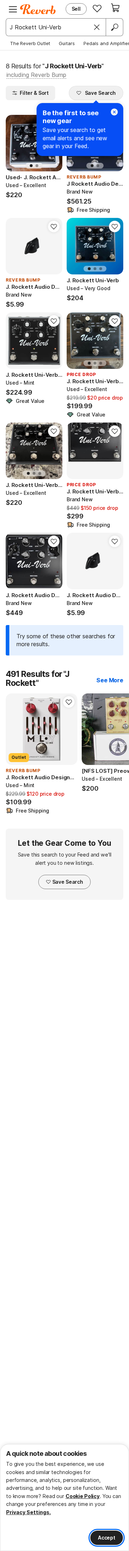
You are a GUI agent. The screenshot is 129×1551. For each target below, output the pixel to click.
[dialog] (64, 1497)
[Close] (97, 27)
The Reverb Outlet (30, 43)
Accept (106, 1538)
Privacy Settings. (28, 1512)
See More (109, 680)
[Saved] (97, 8)
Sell (76, 9)
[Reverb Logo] (38, 9)
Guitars (67, 43)
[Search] (114, 27)
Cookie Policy (83, 1496)
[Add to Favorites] (53, 226)
